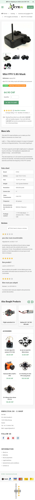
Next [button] (32, 302)
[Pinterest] (13, 438)
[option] (9, 314)
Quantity (6, 97)
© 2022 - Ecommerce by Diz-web (9, 474)
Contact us (6, 465)
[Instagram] (18, 438)
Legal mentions (7, 460)
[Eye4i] (15, 7)
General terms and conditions (11, 463)
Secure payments (7, 457)
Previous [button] (28, 302)
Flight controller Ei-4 (9, 322)
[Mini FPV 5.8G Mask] (7, 57)
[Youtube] (8, 438)
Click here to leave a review (18, 228)
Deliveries (5, 455)
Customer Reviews (16, 491)
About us (5, 452)
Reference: (6, 78)
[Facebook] (3, 438)
